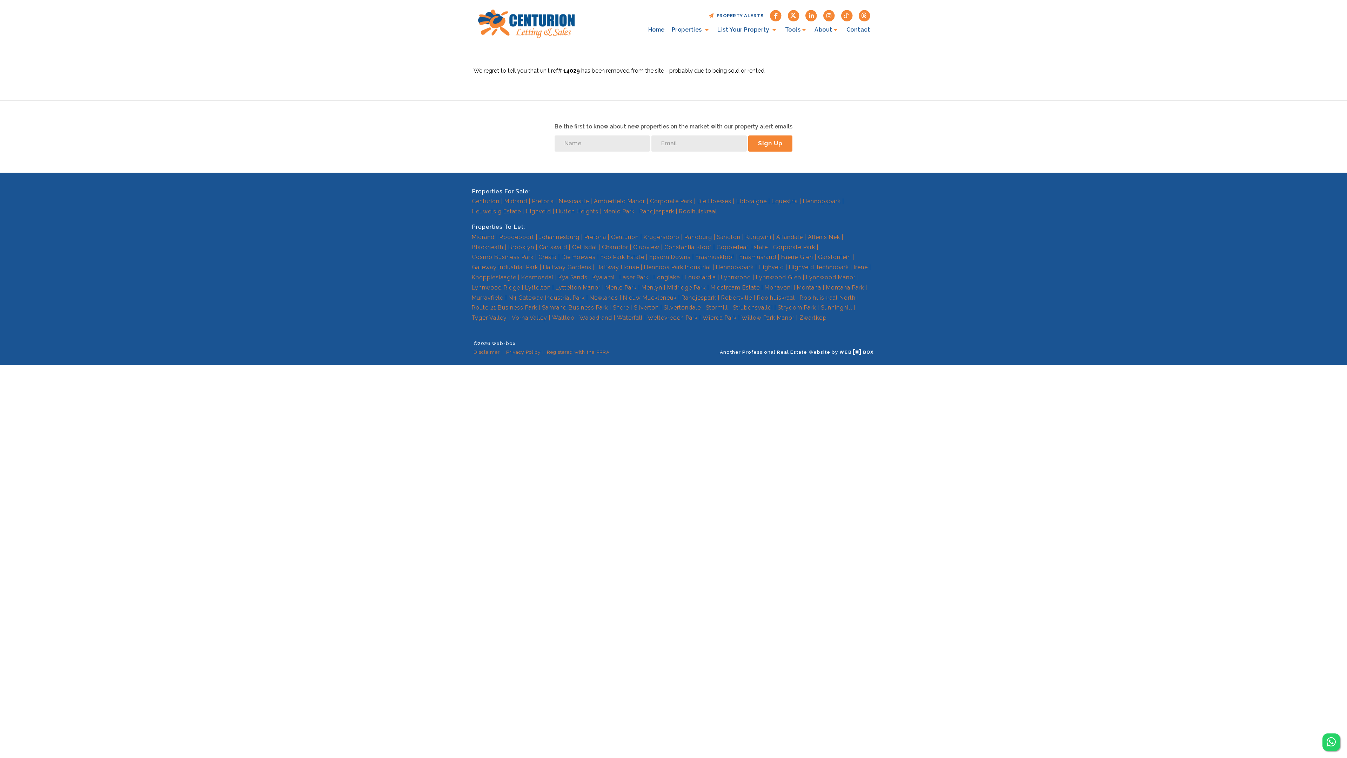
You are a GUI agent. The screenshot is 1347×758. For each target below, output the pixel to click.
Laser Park (634, 277)
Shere (621, 307)
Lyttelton (538, 287)
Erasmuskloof (715, 257)
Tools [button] (793, 29)
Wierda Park (720, 317)
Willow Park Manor (768, 317)
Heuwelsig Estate (496, 211)
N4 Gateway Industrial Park (547, 297)
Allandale (789, 237)
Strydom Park (797, 307)
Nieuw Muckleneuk (650, 297)
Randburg (698, 237)
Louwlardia (700, 277)
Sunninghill (836, 307)
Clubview (646, 247)
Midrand (515, 201)
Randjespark (656, 211)
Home (656, 29)
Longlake (667, 277)
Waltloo (563, 317)
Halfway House (617, 267)
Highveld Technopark (819, 267)
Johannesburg (559, 237)
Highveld (538, 211)
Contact (858, 29)
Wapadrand (595, 317)
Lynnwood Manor (831, 277)
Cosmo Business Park (503, 257)
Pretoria (543, 201)
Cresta (547, 257)
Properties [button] (688, 29)
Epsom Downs (670, 257)
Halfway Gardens (567, 267)
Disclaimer (487, 352)
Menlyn (652, 287)
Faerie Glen (797, 257)
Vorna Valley (529, 317)
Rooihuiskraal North (828, 297)
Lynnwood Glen (778, 277)
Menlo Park (619, 211)
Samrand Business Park (575, 307)
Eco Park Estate (622, 257)
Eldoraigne (751, 201)
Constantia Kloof (688, 247)
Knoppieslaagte (494, 277)
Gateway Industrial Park (505, 267)
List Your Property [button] (744, 29)
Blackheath (487, 247)
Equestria (785, 201)
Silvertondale (682, 307)
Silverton (646, 307)
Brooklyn (521, 247)
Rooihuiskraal (698, 211)
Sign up (770, 143)
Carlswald (553, 247)
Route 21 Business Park (504, 307)
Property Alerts (739, 15)
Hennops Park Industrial (677, 267)
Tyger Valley (489, 317)
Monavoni (778, 287)
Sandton (728, 237)
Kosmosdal (537, 277)
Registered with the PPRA (578, 352)
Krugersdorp (661, 237)
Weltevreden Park (673, 317)
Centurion (486, 201)
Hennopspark (822, 201)
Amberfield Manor (619, 201)
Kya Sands (573, 277)
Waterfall (630, 317)
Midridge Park (686, 287)
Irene (861, 267)
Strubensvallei (753, 307)
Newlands (604, 297)
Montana (809, 287)
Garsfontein (834, 257)
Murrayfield (488, 297)
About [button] (823, 29)
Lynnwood (736, 277)
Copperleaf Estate (742, 247)
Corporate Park (671, 201)
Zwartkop (813, 317)
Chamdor (615, 247)
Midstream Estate (735, 287)
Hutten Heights (577, 211)
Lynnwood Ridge (496, 287)
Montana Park (845, 287)
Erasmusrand (757, 257)
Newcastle (574, 201)
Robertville (736, 297)
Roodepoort (517, 237)
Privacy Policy (523, 352)
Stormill (717, 307)
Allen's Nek (824, 237)
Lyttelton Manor (578, 287)
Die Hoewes (714, 201)
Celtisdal (584, 247)
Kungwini (758, 237)
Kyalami (603, 277)
